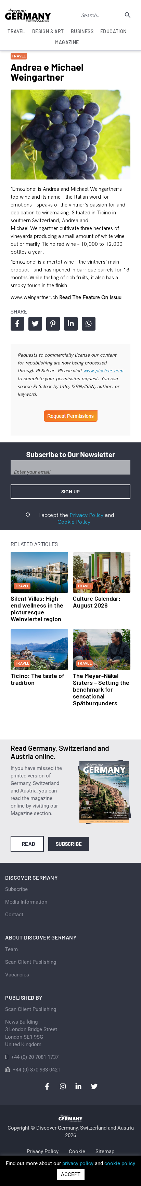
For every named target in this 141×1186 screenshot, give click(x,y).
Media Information (26, 902)
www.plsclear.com (103, 371)
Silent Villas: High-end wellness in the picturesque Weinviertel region (37, 609)
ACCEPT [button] (70, 1174)
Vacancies (17, 975)
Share (17, 324)
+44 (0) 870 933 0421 (36, 1070)
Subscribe (69, 844)
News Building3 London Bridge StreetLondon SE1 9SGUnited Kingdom (31, 1033)
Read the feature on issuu (90, 297)
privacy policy (77, 1163)
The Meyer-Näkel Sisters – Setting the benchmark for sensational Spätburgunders (101, 689)
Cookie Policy (73, 521)
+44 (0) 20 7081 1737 (35, 1057)
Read (28, 844)
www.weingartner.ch (35, 297)
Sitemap (104, 1151)
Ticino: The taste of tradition (37, 679)
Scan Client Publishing (30, 962)
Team (11, 949)
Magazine (67, 42)
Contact (14, 914)
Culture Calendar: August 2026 (96, 602)
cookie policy (119, 1163)
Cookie (77, 1151)
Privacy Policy (86, 514)
